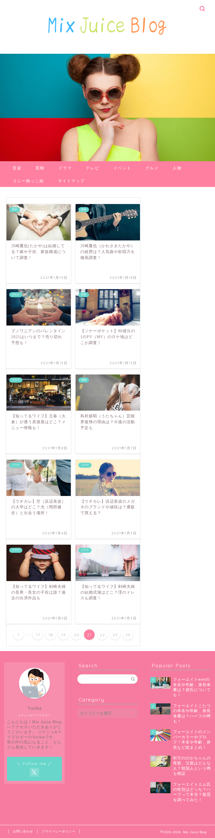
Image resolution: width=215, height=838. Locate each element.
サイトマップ (71, 180)
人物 (177, 167)
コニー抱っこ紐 (28, 180)
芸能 (40, 167)
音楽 (17, 167)
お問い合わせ (23, 831)
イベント (122, 167)
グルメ (152, 167)
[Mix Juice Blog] (107, 41)
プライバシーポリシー (58, 831)
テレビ (92, 167)
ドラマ (65, 167)
